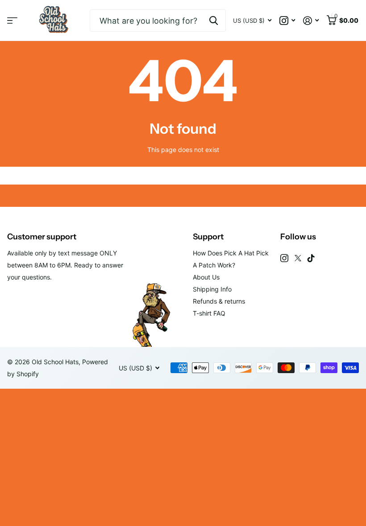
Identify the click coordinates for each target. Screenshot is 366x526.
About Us (206, 277)
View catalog (12, 21)
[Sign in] (311, 21)
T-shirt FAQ (209, 313)
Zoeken (213, 20)
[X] (298, 258)
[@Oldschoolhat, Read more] (287, 21)
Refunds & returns (219, 301)
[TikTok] (311, 258)
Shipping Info (212, 289)
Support (208, 237)
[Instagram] (284, 258)
